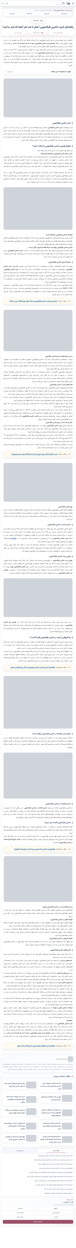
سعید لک (58, 1059)
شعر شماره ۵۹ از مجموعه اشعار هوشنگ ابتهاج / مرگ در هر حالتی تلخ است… (53, 1185)
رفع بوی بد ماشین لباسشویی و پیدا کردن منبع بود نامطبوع (34, 849)
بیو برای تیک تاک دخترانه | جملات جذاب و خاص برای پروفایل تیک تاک (55, 1164)
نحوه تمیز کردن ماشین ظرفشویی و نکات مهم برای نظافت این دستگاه (33, 301)
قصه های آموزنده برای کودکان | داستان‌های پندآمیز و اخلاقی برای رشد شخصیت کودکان (51, 1172)
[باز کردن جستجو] (3, 3)
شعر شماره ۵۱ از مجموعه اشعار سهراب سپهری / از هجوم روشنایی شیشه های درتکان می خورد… (49, 1177)
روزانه (68, 3)
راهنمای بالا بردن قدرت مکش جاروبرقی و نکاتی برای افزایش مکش (32, 667)
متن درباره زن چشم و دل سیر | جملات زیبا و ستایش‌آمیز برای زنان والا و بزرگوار (53, 1160)
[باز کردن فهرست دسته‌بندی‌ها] (73, 3)
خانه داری (35, 21)
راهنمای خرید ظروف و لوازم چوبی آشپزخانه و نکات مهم (36, 1046)
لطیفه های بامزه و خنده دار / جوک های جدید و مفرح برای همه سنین (55, 1168)
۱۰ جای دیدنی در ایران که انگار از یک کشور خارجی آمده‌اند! (58, 1189)
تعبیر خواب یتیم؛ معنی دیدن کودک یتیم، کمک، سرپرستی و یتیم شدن (55, 1156)
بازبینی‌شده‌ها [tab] (19, 1151)
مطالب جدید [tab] (56, 1151)
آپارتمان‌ (13, 538)
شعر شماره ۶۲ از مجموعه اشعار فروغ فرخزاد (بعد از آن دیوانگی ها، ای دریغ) (53, 1181)
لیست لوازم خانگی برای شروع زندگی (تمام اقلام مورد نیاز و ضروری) (34, 454)
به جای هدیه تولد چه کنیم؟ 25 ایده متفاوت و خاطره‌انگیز (58, 1193)
